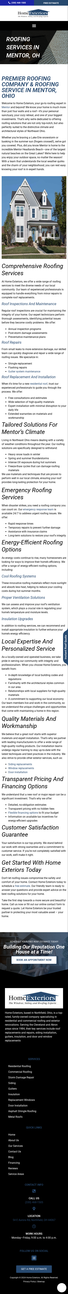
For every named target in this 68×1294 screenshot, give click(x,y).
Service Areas (16, 1174)
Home (11, 1134)
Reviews (13, 1168)
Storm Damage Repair (21, 1077)
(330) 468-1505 (34, 1202)
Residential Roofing (19, 1066)
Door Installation (18, 1105)
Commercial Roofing (20, 1071)
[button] (34, 26)
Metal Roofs (15, 1116)
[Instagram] (34, 1257)
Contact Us (14, 1151)
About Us (13, 1140)
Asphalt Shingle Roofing (22, 1111)
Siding (12, 1083)
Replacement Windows (21, 1100)
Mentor (6, 107)
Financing (14, 1162)
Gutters (12, 1088)
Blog (11, 1157)
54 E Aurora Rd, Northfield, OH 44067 (34, 1220)
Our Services (15, 1145)
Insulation (14, 1094)
